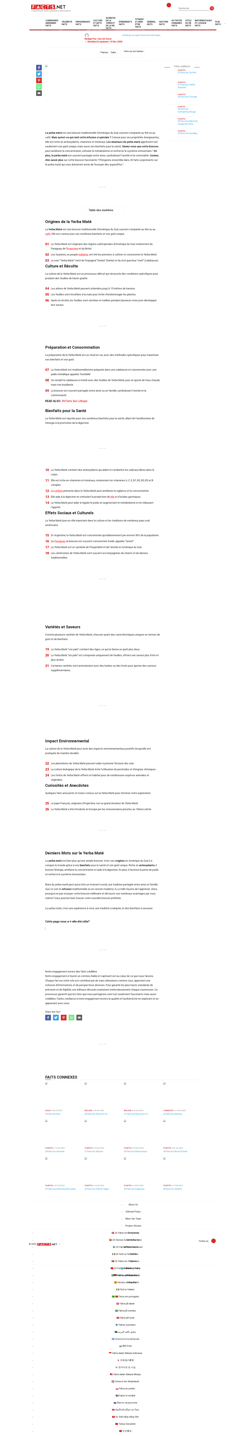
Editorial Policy (133, 1211)
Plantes (108, 52)
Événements (125, 23)
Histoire (163, 23)
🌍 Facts (125, 1268)
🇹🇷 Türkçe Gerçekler (125, 1424)
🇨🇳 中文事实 (125, 1431)
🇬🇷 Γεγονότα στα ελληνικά (125, 1339)
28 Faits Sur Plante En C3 (96, 1114)
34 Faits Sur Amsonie (55, 1151)
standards (143, 985)
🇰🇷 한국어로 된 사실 (125, 1367)
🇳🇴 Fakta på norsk (125, 1317)
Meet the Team (133, 1218)
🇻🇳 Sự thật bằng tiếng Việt (125, 1416)
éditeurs (81, 989)
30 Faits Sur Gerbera (172, 1189)
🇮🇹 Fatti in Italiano (125, 1289)
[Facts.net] (48, 7)
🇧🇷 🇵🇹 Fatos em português (125, 1296)
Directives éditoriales (150, 35)
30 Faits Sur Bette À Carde (175, 1151)
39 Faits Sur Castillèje (187, 133)
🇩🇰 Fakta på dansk (125, 1303)
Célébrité (67, 23)
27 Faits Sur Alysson (94, 1151)
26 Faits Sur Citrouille (187, 97)
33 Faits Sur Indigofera (134, 1189)
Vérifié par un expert (131, 35)
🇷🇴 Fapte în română (125, 1395)
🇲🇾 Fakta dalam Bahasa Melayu (125, 1374)
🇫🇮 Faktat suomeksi (125, 1325)
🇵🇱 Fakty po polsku (125, 1388)
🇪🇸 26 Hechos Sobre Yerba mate (125, 1240)
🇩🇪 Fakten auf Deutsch (125, 1275)
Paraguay (60, 541)
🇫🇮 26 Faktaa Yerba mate (125, 1247)
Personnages (83, 23)
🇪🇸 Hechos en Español (125, 1282)
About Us (133, 1204)
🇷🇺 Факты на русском (125, 1402)
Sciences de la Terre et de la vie (110, 23)
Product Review (133, 1225)
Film (218, 23)
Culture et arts (97, 23)
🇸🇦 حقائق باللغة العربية (125, 1332)
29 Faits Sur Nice (52, 1114)
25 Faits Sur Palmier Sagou (97, 1189)
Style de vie (188, 23)
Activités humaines (177, 23)
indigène (83, 254)
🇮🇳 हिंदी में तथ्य (125, 1346)
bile (112, 496)
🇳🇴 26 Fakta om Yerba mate (125, 1261)
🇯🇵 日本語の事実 (125, 1360)
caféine (58, 490)
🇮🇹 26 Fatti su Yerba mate (125, 1254)
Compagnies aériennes (52, 23)
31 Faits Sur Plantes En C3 (136, 1114)
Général (151, 23)
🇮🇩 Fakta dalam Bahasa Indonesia (125, 1353)
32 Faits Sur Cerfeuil (187, 72)
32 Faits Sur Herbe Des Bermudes (60, 1189)
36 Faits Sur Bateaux (172, 1114)
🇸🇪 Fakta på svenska (125, 1310)
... (225, 23)
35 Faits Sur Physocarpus (135, 1151)
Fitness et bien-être (139, 23)
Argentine (72, 248)
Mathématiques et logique (203, 23)
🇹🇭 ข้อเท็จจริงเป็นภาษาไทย (125, 1409)
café (47, 233)
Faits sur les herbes (133, 51)
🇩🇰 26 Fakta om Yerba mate (125, 1233)
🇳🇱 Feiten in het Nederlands (125, 1381)
